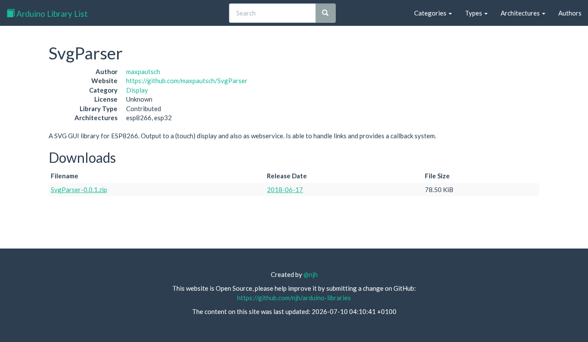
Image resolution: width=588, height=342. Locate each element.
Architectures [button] (521, 13)
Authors (570, 13)
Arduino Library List (51, 14)
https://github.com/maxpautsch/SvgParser (187, 80)
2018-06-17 (285, 189)
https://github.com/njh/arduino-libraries (294, 298)
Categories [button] (431, 13)
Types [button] (474, 13)
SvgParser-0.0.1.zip (79, 189)
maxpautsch (143, 71)
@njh (310, 274)
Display (137, 90)
